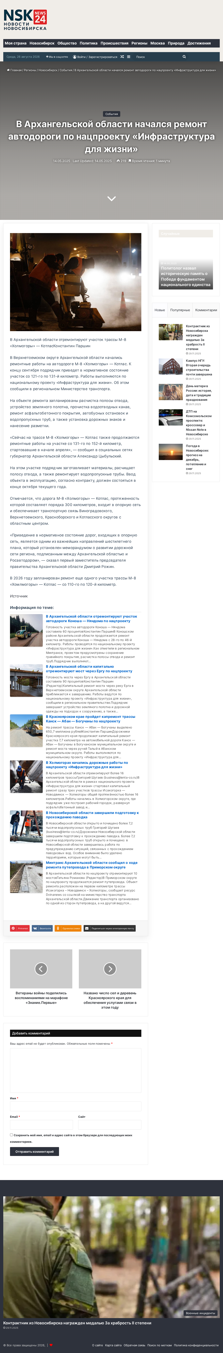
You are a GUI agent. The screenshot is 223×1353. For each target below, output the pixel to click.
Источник (19, 596)
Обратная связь (134, 1345)
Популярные (180, 310)
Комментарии (206, 310)
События (66, 70)
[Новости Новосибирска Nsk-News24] (25, 19)
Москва (157, 43)
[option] (186, 265)
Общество (67, 43)
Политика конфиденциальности (196, 1345)
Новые (160, 310)
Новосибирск (42, 43)
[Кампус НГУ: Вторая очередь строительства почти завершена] (171, 366)
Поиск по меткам (159, 1345)
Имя (14, 1098)
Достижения (199, 43)
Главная (16, 70)
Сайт (81, 1116)
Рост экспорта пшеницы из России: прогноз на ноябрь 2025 (184, 279)
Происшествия (114, 43)
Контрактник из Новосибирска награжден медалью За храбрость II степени (77, 1323)
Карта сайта (113, 1345)
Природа (176, 43)
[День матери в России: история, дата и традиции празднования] (171, 392)
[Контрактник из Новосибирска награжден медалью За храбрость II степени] (171, 332)
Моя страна (16, 43)
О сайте (97, 1345)
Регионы (139, 43)
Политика (89, 43)
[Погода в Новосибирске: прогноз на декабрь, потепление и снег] (171, 452)
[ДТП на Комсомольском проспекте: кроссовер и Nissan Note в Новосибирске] (171, 417)
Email (15, 1116)
